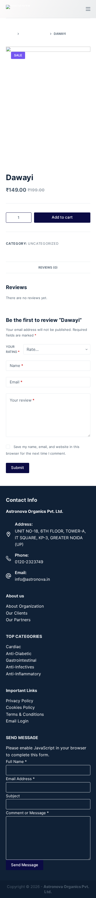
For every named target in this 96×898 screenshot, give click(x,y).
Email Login (17, 720)
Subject (13, 795)
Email (16, 382)
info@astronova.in (32, 579)
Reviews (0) (48, 267)
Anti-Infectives (20, 666)
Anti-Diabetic (18, 653)
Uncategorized (43, 243)
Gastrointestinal (21, 660)
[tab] (48, 267)
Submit (17, 467)
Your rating (12, 349)
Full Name (16, 761)
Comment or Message (27, 812)
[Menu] (88, 9)
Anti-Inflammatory (23, 673)
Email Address (20, 778)
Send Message (24, 864)
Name (16, 365)
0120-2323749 (29, 561)
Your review (22, 400)
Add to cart (62, 217)
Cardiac (13, 646)
